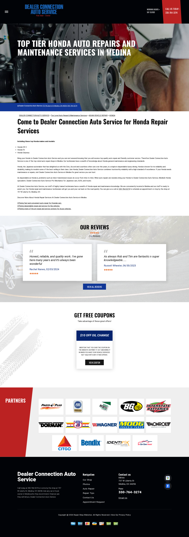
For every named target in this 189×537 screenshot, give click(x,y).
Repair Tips (88, 493)
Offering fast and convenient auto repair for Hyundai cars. (39, 203)
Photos (86, 484)
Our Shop (87, 480)
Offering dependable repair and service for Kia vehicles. (38, 206)
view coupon (94, 362)
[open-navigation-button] (6, 12)
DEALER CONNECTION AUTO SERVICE (34, 115)
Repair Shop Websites (83, 515)
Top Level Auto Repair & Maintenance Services (69, 115)
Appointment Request (94, 502)
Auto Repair (88, 488)
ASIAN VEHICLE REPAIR (98, 115)
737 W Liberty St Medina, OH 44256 (55, 106)
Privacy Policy (125, 515)
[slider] (94, 233)
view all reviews (94, 286)
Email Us (123, 498)
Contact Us (88, 497)
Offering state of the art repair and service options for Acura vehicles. (44, 209)
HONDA (112, 115)
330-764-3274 (171, 12)
